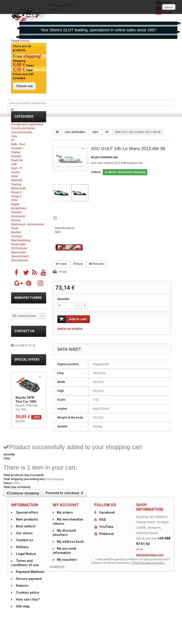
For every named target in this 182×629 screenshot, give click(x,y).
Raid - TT (16, 168)
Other (14, 176)
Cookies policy (27, 593)
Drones (15, 220)
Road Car (17, 160)
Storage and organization (27, 124)
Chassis (16, 212)
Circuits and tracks (23, 128)
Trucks (15, 172)
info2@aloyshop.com (149, 555)
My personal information (64, 551)
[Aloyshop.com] (28, 15)
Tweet (62, 263)
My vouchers (67, 560)
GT (13, 140)
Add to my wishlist (69, 328)
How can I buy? (27, 599)
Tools (14, 228)
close (169, 7)
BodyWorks (18, 208)
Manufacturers (28, 297)
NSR (58, 232)
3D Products (19, 248)
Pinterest (97, 263)
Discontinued (19, 260)
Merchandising (20, 240)
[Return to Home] (57, 132)
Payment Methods (29, 572)
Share (79, 263)
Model (95, 157)
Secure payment (28, 579)
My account (66, 504)
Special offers (27, 359)
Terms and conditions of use (25, 563)
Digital (15, 204)
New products (26, 519)
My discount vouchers (64, 533)
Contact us (24, 331)
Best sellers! (25, 526)
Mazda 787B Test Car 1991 (26, 399)
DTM (14, 200)
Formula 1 (17, 148)
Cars (14, 136)
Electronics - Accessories (27, 224)
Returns (21, 586)
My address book (70, 542)
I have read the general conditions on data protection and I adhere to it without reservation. (130, 561)
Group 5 (16, 196)
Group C (16, 192)
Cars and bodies (21, 132)
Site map (22, 606)
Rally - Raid (18, 144)
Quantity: (63, 299)
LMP (14, 164)
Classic (15, 152)
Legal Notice (25, 554)
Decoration (18, 216)
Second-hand (19, 256)
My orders (65, 512)
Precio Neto (18, 244)
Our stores (24, 533)
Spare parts (18, 252)
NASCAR (16, 180)
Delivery (22, 547)
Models (16, 232)
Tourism (16, 156)
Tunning (16, 184)
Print (62, 271)
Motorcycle (18, 188)
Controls (16, 236)
